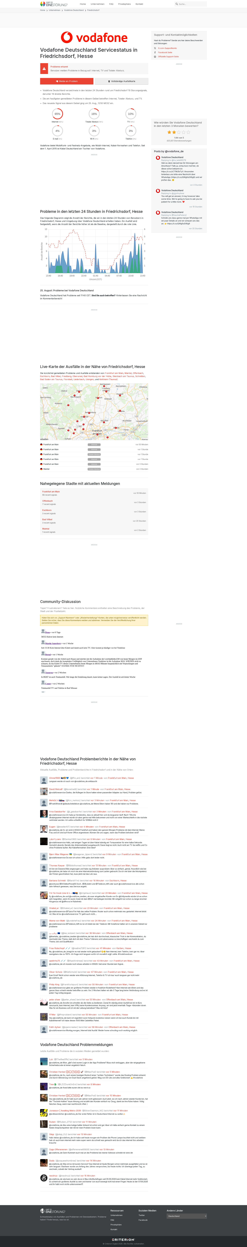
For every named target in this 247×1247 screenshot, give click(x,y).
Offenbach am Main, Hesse (119, 933)
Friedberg (66, 376)
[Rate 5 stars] (188, 132)
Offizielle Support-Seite (168, 56)
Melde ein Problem (68, 81)
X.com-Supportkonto (167, 48)
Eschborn (45, 376)
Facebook (143, 1220)
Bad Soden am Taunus (51, 379)
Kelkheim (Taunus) (108, 379)
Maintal (128, 373)
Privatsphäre (124, 4)
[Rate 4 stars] (184, 132)
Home (83, 4)
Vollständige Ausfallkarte (123, 81)
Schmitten (140, 376)
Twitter (142, 1215)
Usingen (90, 379)
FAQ (111, 4)
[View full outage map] (94, 411)
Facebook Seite (165, 52)
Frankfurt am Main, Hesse (121, 778)
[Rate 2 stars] (174, 132)
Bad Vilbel (56, 376)
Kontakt (139, 4)
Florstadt (68, 379)
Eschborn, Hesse (118, 880)
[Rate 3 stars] (179, 132)
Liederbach (79, 379)
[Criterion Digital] (123, 1240)
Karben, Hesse (123, 948)
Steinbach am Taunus (123, 376)
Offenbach (138, 373)
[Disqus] (94, 660)
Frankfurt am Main (114, 373)
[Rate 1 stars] (169, 132)
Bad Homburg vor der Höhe (97, 376)
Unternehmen (97, 4)
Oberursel (77, 376)
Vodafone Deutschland (74, 10)
